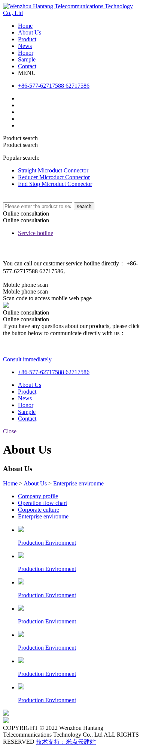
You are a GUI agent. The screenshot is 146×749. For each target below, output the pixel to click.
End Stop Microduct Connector (55, 184)
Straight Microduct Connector (53, 170)
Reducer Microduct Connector (54, 177)
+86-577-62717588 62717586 (53, 372)
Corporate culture (38, 509)
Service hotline (35, 233)
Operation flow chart (42, 503)
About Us (35, 483)
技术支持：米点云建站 (66, 742)
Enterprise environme (78, 483)
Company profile (38, 496)
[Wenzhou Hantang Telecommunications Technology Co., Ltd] (73, 13)
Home (10, 483)
